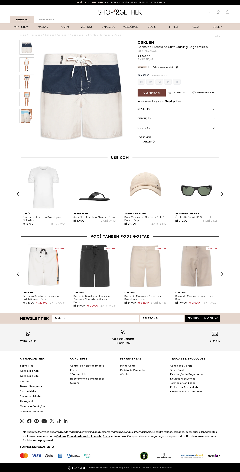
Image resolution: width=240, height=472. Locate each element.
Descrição (144, 118)
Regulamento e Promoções (87, 378)
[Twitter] (52, 421)
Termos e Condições (33, 406)
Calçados (108, 26)
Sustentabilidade (30, 396)
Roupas (65, 26)
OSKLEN (146, 42)
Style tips (144, 109)
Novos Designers (31, 386)
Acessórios (130, 26)
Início (23, 35)
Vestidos (87, 26)
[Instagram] (22, 421)
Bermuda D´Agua (110, 35)
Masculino (46, 19)
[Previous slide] (18, 194)
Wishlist (125, 374)
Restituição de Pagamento (186, 374)
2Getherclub (78, 374)
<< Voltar (216, 36)
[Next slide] (222, 194)
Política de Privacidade (184, 387)
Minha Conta (128, 365)
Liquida (217, 26)
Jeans (152, 26)
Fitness (174, 26)
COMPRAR (151, 92)
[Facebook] (29, 421)
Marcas (43, 26)
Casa (195, 26)
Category (63, 35)
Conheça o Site (29, 375)
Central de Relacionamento (87, 365)
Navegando (27, 401)
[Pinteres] (36, 421)
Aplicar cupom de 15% (163, 67)
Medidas (144, 127)
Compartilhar (205, 92)
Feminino (22, 19)
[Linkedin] (66, 421)
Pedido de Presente (132, 370)
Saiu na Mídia (28, 391)
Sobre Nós (26, 365)
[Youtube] (44, 421)
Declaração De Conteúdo (186, 391)
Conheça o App (29, 370)
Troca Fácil (177, 370)
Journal (24, 381)
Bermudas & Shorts (84, 35)
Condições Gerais (181, 365)
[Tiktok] (59, 421)
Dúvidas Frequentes (182, 378)
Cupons (75, 382)
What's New (21, 26)
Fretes (74, 370)
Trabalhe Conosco (31, 411)
